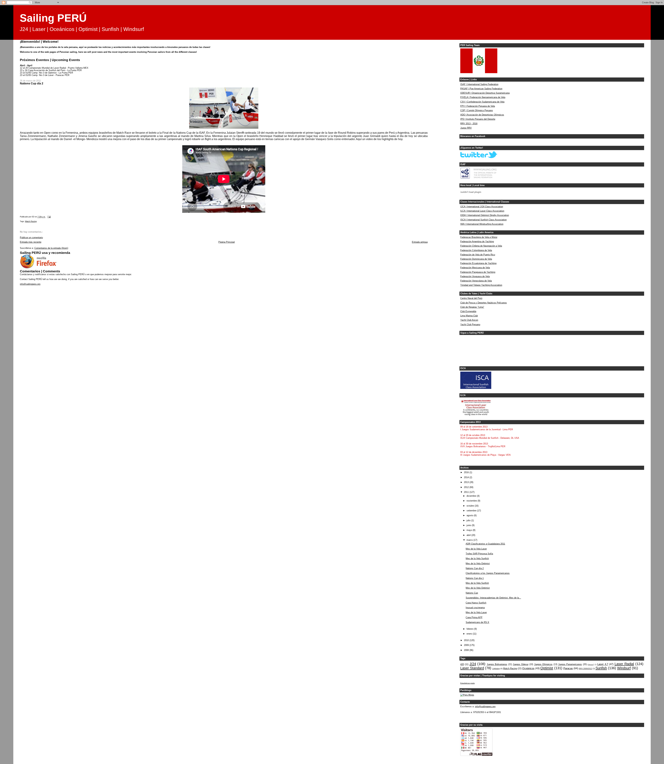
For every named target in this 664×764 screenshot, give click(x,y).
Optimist (546, 668)
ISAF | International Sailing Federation (479, 84)
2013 (466, 482)
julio (469, 520)
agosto (470, 515)
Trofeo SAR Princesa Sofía (479, 554)
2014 (466, 477)
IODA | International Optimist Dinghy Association (484, 215)
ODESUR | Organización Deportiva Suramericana (485, 93)
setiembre (472, 510)
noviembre (472, 501)
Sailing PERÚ (53, 18)
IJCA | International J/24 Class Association (481, 206)
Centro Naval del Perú (471, 298)
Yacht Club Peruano (470, 324)
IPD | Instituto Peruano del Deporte (477, 119)
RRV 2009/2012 (585, 669)
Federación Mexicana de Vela (475, 267)
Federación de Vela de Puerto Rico (477, 255)
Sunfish (601, 668)
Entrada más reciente (30, 242)
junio (469, 525)
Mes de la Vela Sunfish (477, 558)
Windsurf (624, 668)
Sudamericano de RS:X (477, 622)
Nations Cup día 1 (475, 578)
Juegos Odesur (520, 664)
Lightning (496, 669)
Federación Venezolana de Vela (476, 281)
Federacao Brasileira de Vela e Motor (478, 237)
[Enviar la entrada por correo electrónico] (49, 217)
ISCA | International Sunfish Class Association (483, 220)
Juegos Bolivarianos (497, 664)
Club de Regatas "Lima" (472, 307)
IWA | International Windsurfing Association (481, 224)
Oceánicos (528, 668)
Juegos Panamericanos (570, 664)
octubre (471, 506)
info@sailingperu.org (30, 284)
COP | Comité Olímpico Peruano (476, 110)
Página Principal (226, 242)
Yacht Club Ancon (469, 320)
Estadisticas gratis (467, 683)
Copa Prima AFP (474, 617)
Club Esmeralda (468, 311)
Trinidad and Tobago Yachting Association (481, 285)
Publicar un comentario (31, 237)
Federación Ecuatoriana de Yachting (478, 263)
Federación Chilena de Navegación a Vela (481, 246)
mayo (470, 530)
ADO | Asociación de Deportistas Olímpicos (482, 115)
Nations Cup (472, 593)
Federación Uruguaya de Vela (475, 276)
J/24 (472, 664)
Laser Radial (624, 664)
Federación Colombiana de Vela (476, 250)
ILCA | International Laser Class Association (482, 211)
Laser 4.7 (602, 664)
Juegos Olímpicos (543, 664)
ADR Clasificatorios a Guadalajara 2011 (485, 544)
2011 (466, 492)
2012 (466, 487)
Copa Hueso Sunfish (476, 603)
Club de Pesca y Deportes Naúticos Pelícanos (483, 303)
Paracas (568, 668)
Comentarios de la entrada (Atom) (51, 248)
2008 (466, 650)
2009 (466, 645)
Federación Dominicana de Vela (476, 259)
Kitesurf (591, 664)
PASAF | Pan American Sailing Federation (481, 89)
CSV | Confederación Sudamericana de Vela (482, 102)
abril (469, 535)
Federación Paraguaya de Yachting (477, 272)
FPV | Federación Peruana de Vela (477, 106)
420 (462, 664)
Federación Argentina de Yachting (477, 241)
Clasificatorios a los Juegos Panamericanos (488, 573)
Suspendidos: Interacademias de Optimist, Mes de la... (493, 598)
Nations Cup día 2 (475, 568)
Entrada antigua (420, 242)
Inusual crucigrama (475, 607)
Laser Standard (472, 668)
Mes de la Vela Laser (476, 549)
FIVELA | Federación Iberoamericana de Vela (482, 97)
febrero (470, 629)
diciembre (472, 496)
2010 (466, 640)
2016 (466, 472)
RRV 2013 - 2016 (468, 123)
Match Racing (31, 221)
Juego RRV (466, 128)
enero (470, 634)
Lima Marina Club (469, 316)
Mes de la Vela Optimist (478, 563)
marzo (470, 540)
